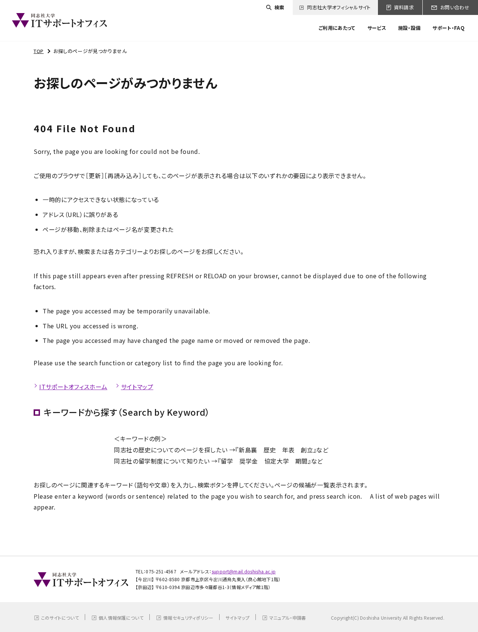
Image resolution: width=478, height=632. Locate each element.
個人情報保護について (121, 617)
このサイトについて (60, 617)
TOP (39, 51)
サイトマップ (137, 386)
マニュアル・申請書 (287, 617)
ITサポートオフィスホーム (73, 386)
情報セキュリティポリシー (188, 617)
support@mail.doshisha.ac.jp (244, 571)
